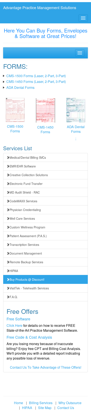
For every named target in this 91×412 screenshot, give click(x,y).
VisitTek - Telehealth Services (29, 288)
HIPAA (14, 271)
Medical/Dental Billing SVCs (28, 157)
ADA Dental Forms (20, 87)
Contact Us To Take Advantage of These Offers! (45, 367)
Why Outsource (69, 402)
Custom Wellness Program (27, 227)
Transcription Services (24, 244)
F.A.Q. (14, 297)
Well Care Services (22, 218)
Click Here (14, 325)
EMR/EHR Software (23, 166)
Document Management (26, 253)
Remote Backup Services (26, 262)
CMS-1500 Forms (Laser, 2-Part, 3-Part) (36, 75)
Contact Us (65, 407)
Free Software (18, 318)
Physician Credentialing (25, 210)
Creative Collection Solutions (29, 175)
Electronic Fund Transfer (26, 183)
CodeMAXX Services (23, 201)
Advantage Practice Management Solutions (39, 7)
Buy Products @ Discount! (27, 279)
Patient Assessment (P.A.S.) (28, 236)
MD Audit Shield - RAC (25, 192)
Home (18, 402)
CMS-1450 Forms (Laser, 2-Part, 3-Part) (36, 81)
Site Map (44, 407)
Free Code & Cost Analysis (29, 337)
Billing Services (40, 402)
